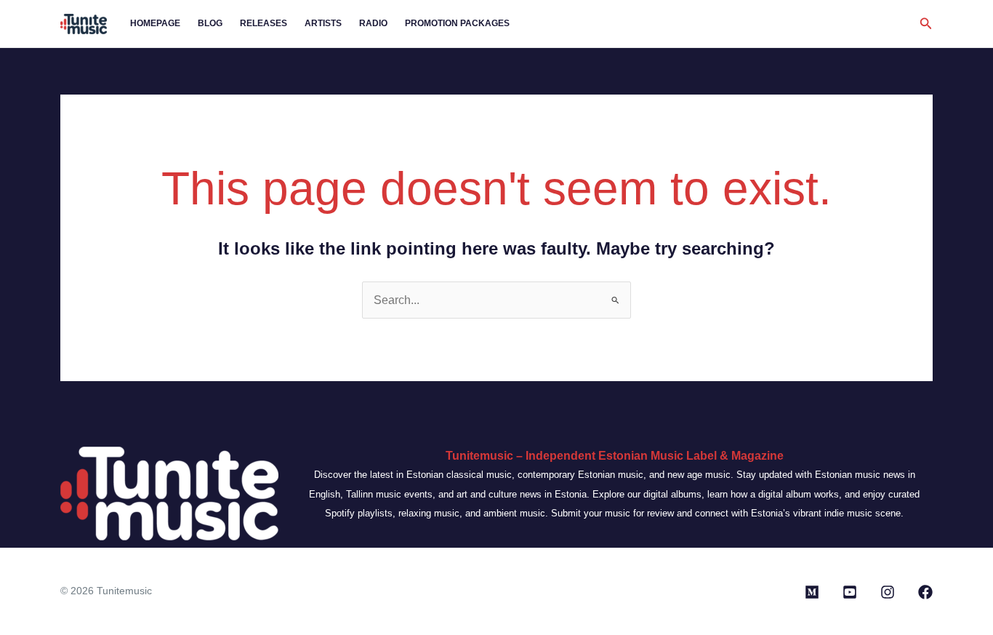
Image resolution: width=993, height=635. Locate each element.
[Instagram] (887, 592)
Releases (263, 23)
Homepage (155, 23)
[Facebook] (925, 592)
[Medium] (812, 592)
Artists (323, 23)
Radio (373, 23)
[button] (926, 24)
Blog (210, 23)
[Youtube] (850, 592)
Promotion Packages (457, 23)
